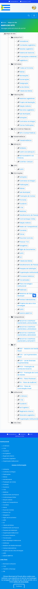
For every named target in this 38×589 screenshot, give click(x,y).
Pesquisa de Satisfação (28, 268)
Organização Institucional (29, 272)
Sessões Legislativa (26, 49)
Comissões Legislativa (27, 45)
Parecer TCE (24, 242)
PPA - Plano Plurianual (28, 379)
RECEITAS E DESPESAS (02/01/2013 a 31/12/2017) (26, 340)
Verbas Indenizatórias (27, 300)
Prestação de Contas (27, 196)
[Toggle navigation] (34, 16)
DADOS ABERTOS (26, 313)
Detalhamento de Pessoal (11, 494)
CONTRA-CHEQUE (26, 162)
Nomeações (24, 76)
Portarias (23, 200)
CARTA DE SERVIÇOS (27, 152)
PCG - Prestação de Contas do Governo (25, 368)
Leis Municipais (25, 114)
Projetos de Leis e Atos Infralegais (13, 550)
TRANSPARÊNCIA (26, 140)
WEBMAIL (23, 148)
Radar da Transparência (28, 227)
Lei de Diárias (24, 87)
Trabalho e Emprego (9, 569)
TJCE (4, 566)
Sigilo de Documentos (27, 249)
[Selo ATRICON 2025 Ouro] (34, 8)
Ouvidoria (23, 204)
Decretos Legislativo (27, 110)
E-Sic (21, 207)
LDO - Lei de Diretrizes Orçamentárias (26, 362)
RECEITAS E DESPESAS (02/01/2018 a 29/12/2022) (26, 334)
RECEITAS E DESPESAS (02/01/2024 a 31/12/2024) (26, 328)
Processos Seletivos (27, 276)
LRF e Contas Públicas (27, 133)
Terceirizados (24, 280)
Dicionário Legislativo (27, 415)
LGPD (22, 169)
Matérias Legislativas (27, 98)
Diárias (22, 72)
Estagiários (23, 246)
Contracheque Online (27, 219)
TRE (4, 571)
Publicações (24, 185)
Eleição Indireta (25, 106)
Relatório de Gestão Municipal (12, 545)
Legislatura (23, 60)
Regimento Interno (26, 411)
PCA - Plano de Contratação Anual (24, 387)
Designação (24, 83)
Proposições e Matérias (28, 56)
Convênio (23, 230)
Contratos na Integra (27, 121)
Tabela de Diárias (26, 91)
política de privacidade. (21, 582)
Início (4, 22)
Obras (22, 234)
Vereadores (24, 41)
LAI (21, 257)
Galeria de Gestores (27, 53)
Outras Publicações (27, 125)
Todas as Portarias (26, 68)
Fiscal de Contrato (26, 238)
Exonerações (24, 79)
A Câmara (23, 396)
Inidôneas (23, 290)
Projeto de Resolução (27, 102)
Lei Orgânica (24, 407)
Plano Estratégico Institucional (24, 285)
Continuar (19, 586)
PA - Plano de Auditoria (28, 382)
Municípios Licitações (9, 563)
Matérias (23, 211)
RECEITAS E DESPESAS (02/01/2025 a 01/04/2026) (27, 322)
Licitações (23, 118)
